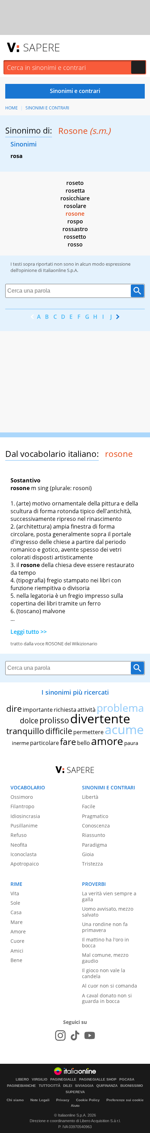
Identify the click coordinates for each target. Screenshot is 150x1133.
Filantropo (22, 806)
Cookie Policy (88, 1100)
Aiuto (75, 1105)
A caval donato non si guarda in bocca (107, 998)
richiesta (65, 709)
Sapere (41, 47)
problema (120, 708)
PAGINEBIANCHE (21, 1086)
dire (14, 708)
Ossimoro (21, 797)
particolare (44, 743)
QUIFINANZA (107, 1086)
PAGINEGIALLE (63, 1079)
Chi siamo (15, 1100)
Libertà (90, 797)
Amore (18, 931)
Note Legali (40, 1100)
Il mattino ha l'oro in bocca (105, 942)
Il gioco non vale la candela (103, 973)
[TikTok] (75, 1035)
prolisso (54, 720)
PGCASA (126, 1079)
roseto (75, 183)
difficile (58, 731)
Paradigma (94, 844)
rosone (75, 213)
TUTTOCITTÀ (49, 1086)
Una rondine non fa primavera (105, 927)
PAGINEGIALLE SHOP (98, 1079)
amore (107, 741)
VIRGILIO (39, 1079)
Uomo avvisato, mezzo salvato (107, 911)
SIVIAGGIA (84, 1086)
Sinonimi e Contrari (47, 108)
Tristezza (92, 863)
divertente (100, 718)
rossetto (75, 237)
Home (11, 108)
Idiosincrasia (25, 816)
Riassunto (93, 835)
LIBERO (22, 1079)
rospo (75, 221)
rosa (16, 156)
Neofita (18, 844)
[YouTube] (89, 1035)
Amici (16, 950)
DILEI (67, 1086)
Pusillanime (24, 825)
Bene (16, 960)
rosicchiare (75, 198)
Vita (14, 893)
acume (124, 729)
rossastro (75, 229)
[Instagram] (60, 1035)
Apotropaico (24, 863)
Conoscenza (96, 825)
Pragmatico (95, 816)
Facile (88, 806)
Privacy (62, 1100)
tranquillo (25, 731)
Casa (16, 912)
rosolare (75, 206)
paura (131, 742)
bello (83, 743)
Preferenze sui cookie (125, 1100)
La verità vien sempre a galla (109, 896)
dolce (29, 720)
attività (86, 709)
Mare (16, 922)
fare (68, 741)
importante (38, 709)
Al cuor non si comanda (109, 985)
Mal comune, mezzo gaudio (105, 958)
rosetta (75, 190)
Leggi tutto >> (28, 632)
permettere (88, 732)
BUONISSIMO (131, 1086)
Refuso (18, 835)
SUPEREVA (75, 1092)
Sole (15, 902)
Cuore (17, 941)
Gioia (88, 854)
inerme (20, 742)
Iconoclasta (23, 854)
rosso (75, 244)
